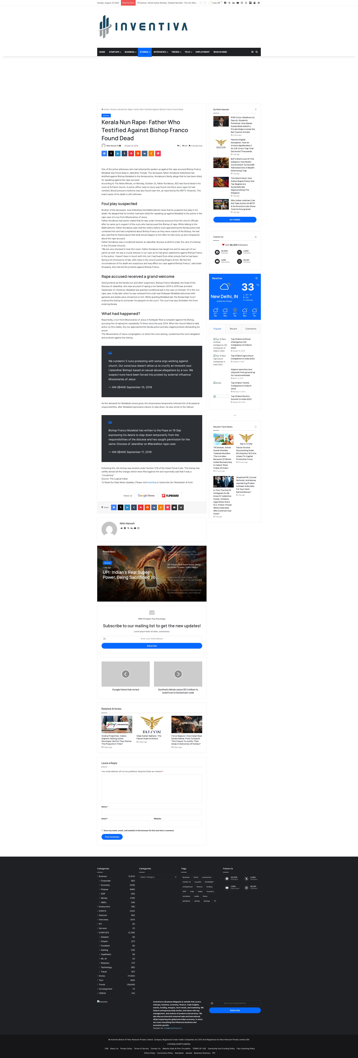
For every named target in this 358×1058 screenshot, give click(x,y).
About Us (114, 1048)
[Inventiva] (142, 26)
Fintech (104, 941)
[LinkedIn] (118, 153)
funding (209, 887)
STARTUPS (104, 932)
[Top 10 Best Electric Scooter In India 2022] (221, 400)
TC (215, 901)
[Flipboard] (170, 495)
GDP (103, 893)
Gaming (104, 950)
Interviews (160, 52)
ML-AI (104, 958)
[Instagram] (138, 528)
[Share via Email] (174, 507)
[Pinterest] (131, 153)
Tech (187, 52)
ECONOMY (209, 882)
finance (199, 887)
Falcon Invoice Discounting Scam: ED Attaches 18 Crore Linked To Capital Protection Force (176, 3)
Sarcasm (103, 928)
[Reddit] (138, 153)
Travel (104, 971)
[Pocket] (158, 153)
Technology (106, 967)
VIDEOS (102, 993)
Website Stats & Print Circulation (176, 1048)
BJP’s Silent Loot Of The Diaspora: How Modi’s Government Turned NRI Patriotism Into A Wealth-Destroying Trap (243, 165)
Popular (217, 328)
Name (105, 807)
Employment (203, 52)
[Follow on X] (118, 146)
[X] (111, 153)
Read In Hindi (220, 52)
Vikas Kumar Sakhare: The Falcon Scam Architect (148, 737)
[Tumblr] (124, 153)
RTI (100, 924)
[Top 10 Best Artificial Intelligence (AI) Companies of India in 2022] (221, 345)
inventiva (210, 891)
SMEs (103, 902)
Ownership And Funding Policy (221, 1048)
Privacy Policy (126, 1048)
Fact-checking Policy (246, 1048)
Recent (233, 328)
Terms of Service (141, 1048)
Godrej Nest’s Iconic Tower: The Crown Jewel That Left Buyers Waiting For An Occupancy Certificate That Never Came (130, 575)
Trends (175, 52)
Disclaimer (179, 1053)
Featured (103, 915)
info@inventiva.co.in (173, 1028)
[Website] (121, 528)
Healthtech (106, 954)
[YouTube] (135, 528)
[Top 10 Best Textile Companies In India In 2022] (221, 386)
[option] (152, 574)
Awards (189, 1053)
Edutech (105, 937)
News (205, 896)
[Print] (181, 507)
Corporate (105, 881)
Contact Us (156, 1048)
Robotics (105, 963)
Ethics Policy (149, 1053)
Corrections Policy (165, 1053)
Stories (144, 52)
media (196, 896)
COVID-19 (187, 882)
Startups (114, 52)
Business (129, 52)
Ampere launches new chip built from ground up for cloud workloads (243, 372)
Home (102, 52)
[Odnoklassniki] (151, 153)
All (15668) (235, 219)
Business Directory (202, 1053)
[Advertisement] (179, 79)
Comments (251, 328)
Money (104, 898)
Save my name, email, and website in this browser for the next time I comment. (139, 830)
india (192, 891)
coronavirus (206, 877)
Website (157, 818)
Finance (104, 889)
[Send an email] (120, 146)
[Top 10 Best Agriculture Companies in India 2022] (221, 360)
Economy (105, 885)
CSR (106, 1048)
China (196, 877)
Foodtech (105, 945)
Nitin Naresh (112, 146)
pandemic (186, 901)
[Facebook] (104, 153)
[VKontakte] (144, 153)
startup (197, 901)
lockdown (186, 896)
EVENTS (102, 911)
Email (105, 818)
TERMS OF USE (199, 1048)
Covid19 (198, 882)
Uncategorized (105, 989)
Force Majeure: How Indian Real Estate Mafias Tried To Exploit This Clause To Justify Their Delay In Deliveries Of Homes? (186, 740)
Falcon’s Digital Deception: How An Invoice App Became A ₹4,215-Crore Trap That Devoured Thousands (242, 145)
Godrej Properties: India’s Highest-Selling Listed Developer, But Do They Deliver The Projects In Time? (117, 740)
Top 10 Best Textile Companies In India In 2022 (241, 385)
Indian (200, 891)
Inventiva (152, 482)
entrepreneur (188, 887)
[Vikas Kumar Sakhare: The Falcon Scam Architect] (151, 724)
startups (207, 901)
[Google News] (146, 496)
